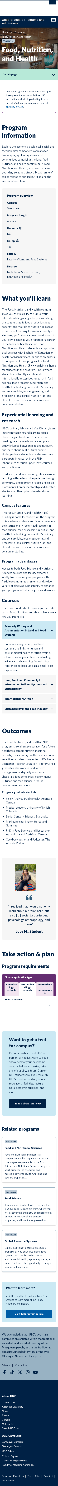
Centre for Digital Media (14, 1460)
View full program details (29, 1313)
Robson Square (10, 1456)
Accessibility (8, 1480)
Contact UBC (9, 1402)
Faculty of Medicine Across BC (18, 1464)
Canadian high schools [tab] (11, 987)
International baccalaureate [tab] (45, 988)
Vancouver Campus (12, 1442)
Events (5, 1415)
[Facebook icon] (4, 1372)
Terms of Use (34, 1476)
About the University (12, 1406)
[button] (20, 228)
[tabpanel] (29, 1008)
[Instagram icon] (27, 1372)
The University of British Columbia (21, 6)
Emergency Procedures (13, 1476)
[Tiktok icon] (12, 1372)
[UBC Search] (52, 4)
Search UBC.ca (10, 1428)
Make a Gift (8, 1424)
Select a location (14, 999)
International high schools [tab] (27, 987)
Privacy (6, 1365)
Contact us (21, 1365)
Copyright (48, 1476)
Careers (6, 1419)
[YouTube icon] (35, 1372)
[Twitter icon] (20, 1372)
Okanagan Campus (12, 1446)
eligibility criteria (14, 106)
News (5, 1411)
